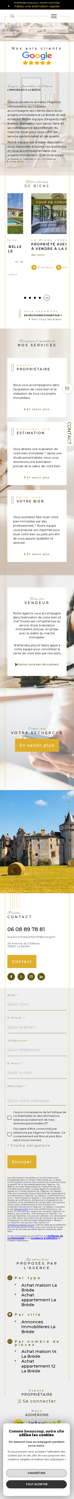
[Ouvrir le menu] (54, 16)
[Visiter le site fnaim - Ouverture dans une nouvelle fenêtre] (18, 1409)
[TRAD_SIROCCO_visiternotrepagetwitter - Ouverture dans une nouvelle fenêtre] (21, 963)
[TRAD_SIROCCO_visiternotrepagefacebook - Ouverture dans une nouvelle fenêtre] (11, 963)
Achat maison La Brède (39, 1274)
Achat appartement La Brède (38, 1286)
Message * (17, 1072)
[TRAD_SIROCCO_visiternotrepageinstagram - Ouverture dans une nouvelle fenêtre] (31, 963)
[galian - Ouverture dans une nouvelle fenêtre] (40, 1416)
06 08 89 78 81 (26, 916)
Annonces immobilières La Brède (38, 1313)
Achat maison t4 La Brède (39, 1340)
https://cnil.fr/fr (21, 1195)
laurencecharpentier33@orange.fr (31, 923)
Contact (69, 433)
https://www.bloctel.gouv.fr (21, 1211)
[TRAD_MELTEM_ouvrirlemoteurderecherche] (12, 16)
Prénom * (16, 1004)
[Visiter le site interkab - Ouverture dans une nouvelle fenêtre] (45, 1409)
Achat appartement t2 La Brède (38, 1352)
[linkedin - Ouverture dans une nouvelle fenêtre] (41, 963)
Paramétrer (36, 1473)
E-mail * (15, 1049)
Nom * (13, 981)
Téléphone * (18, 1026)
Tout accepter (36, 1484)
